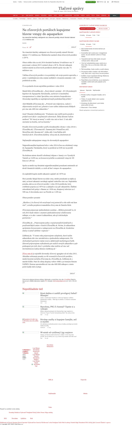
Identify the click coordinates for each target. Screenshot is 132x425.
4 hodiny (82, 35)
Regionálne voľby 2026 (56, 2)
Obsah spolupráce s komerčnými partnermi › (92, 110)
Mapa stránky (49, 412)
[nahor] (54, 412)
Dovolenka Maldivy (36, 358)
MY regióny (87, 18)
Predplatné (29, 412)
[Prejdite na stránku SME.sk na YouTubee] (9, 421)
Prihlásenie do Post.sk (6, 422)
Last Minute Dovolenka (37, 2)
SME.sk (15, 15)
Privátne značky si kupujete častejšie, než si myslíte (58, 320)
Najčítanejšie (96, 90)
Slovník (45, 2)
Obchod (29, 18)
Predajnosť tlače (57, 422)
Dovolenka (50, 345)
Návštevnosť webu (46, 422)
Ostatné (99, 18)
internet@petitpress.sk (59, 281)
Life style (52, 18)
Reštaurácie (50, 346)
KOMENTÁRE (68, 15)
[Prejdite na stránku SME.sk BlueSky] (11, 421)
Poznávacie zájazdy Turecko (27, 351)
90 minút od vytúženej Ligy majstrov (56, 332)
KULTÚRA (76, 15)
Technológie (22, 18)
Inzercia (38, 422)
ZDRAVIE (103, 15)
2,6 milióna (67, 279)
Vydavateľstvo (31, 422)
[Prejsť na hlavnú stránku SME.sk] (4, 412)
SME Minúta (29, 15)
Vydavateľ (23, 412)
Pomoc (42, 412)
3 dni (93, 35)
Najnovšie (89, 90)
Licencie (97, 422)
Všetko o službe (103, 28)
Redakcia (17, 412)
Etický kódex (36, 412)
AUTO (88, 15)
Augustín (76, 11)
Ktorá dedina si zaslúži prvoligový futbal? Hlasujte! (58, 294)
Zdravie (35, 18)
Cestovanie (73, 18)
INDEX (50, 15)
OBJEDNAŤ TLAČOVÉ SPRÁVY (87, 28)
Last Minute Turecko (36, 355)
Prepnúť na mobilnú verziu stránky (10, 409)
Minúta (85, 393)
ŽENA (97, 15)
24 (23, 15)
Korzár (93, 18)
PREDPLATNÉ (90, 1)
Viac (63, 2)
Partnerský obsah (85, 86)
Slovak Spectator (22, 422)
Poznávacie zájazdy (36, 352)
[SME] (52, 7)
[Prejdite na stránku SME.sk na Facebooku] (1, 421)
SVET (55, 15)
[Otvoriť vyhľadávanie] (118, 15)
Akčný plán (91, 422)
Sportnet (15, 422)
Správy (15, 2)
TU (46, 281)
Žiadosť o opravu (105, 422)
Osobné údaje (74, 422)
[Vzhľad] (108, 2)
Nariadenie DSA (83, 422)
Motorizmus (65, 18)
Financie (80, 18)
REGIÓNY (44, 15)
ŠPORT (61, 15)
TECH (93, 15)
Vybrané (82, 90)
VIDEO (83, 15)
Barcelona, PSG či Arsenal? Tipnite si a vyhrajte (57, 308)
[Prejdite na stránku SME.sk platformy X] (4, 421)
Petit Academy (66, 422)
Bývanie (58, 18)
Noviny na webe (28, 2)
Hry (49, 2)
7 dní (98, 35)
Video (50, 407)
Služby (20, 2)
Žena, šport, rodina (43, 18)
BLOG (109, 15)
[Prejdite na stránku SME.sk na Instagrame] (6, 421)
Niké (41, 302)
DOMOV (37, 15)
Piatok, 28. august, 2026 (60, 11)
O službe (15, 18)
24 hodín (88, 35)
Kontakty (11, 412)
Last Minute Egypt (36, 361)
